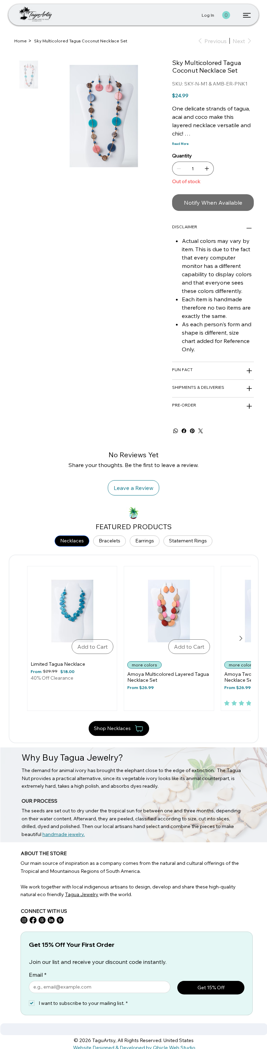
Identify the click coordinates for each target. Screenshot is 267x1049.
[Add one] (207, 168)
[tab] (72, 541)
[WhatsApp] (175, 430)
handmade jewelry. (63, 834)
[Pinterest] (192, 430)
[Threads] (42, 920)
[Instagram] (24, 920)
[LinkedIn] (51, 920)
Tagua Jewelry (81, 894)
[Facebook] (183, 430)
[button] (226, 15)
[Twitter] (200, 430)
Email (38, 974)
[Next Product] (241, 638)
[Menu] (247, 15)
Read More (180, 144)
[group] (133, 638)
